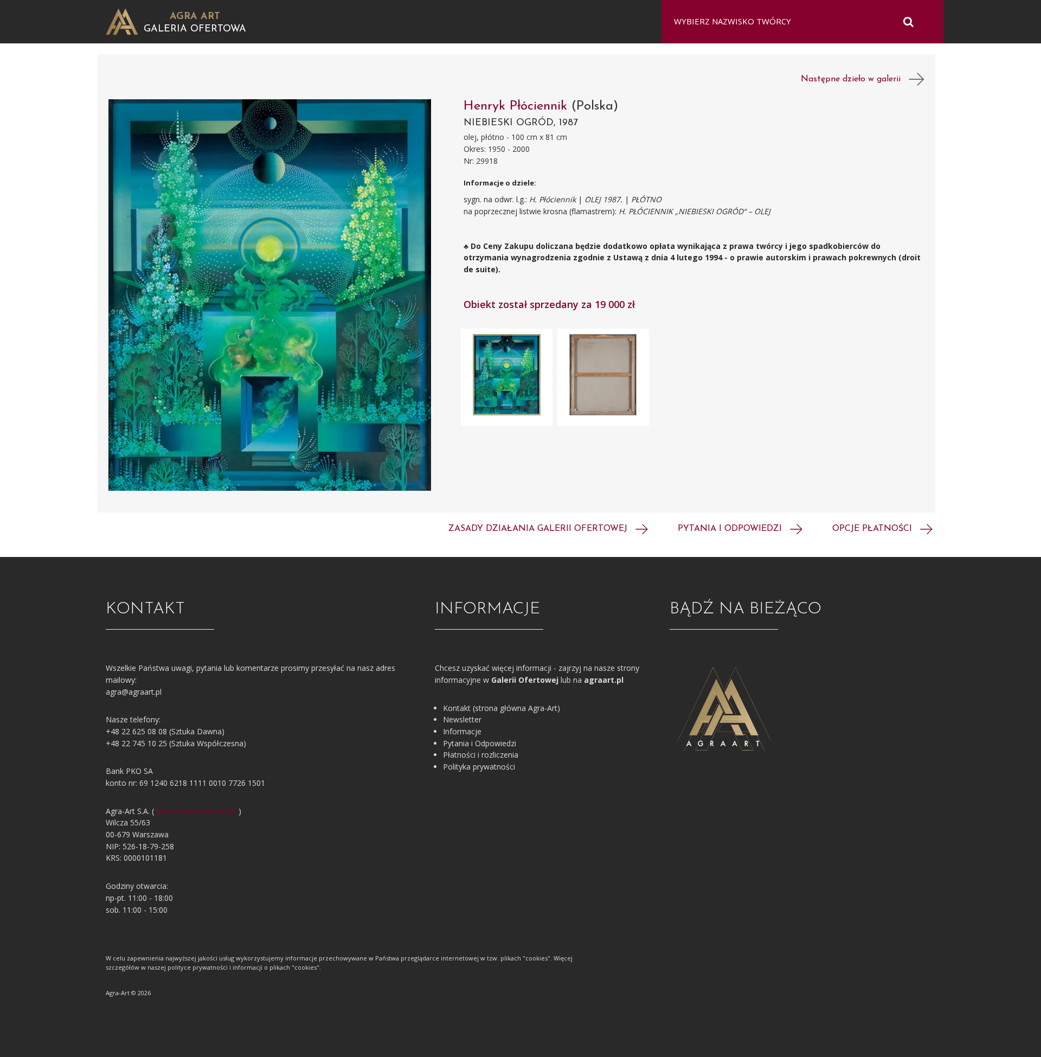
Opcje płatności (873, 528)
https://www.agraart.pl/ (196, 811)
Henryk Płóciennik (517, 106)
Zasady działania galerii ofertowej (539, 528)
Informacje (462, 731)
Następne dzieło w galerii (855, 79)
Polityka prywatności (479, 766)
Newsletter (462, 719)
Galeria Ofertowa (195, 29)
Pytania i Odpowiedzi (479, 743)
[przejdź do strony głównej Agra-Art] (122, 21)
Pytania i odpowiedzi (731, 528)
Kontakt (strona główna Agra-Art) (501, 708)
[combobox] (795, 22)
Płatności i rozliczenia (480, 754)
